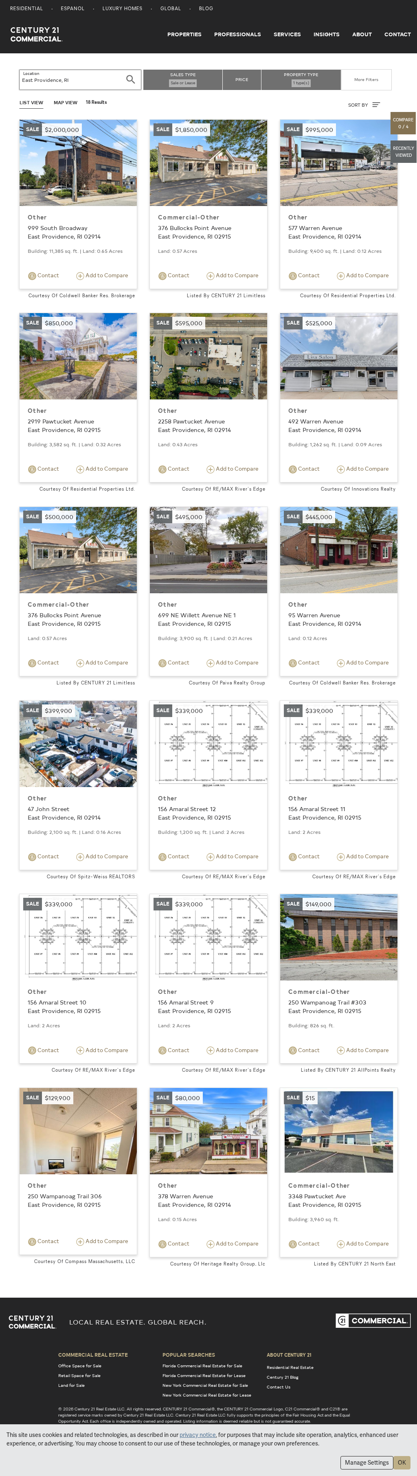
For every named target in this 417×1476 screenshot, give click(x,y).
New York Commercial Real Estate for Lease (206, 1395)
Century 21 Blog (282, 1377)
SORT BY (358, 105)
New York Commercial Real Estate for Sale (205, 1385)
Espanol (73, 9)
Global (170, 9)
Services (287, 34)
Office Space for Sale (79, 1366)
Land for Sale (71, 1385)
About (362, 34)
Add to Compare (106, 275)
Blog (206, 9)
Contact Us (278, 1387)
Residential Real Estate (290, 1367)
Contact (397, 34)
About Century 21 (289, 1355)
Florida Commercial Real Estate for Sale (202, 1366)
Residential (26, 9)
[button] (404, 123)
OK (402, 1462)
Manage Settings (367, 1462)
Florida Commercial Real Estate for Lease (204, 1375)
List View (31, 102)
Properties (184, 34)
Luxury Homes (123, 9)
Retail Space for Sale (79, 1375)
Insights (327, 34)
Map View (65, 102)
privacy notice (198, 1435)
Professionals (237, 34)
